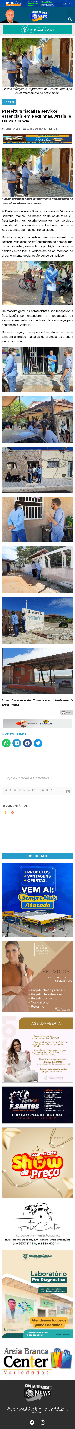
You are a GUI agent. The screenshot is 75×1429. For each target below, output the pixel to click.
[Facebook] (32, 1422)
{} (47, 789)
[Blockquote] (33, 790)
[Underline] (14, 790)
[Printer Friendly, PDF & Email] (66, 712)
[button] (70, 13)
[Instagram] (43, 1422)
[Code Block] (38, 790)
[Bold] (5, 790)
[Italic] (10, 790)
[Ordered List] (24, 790)
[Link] (42, 790)
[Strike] (19, 790)
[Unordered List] (28, 790)
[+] (52, 789)
